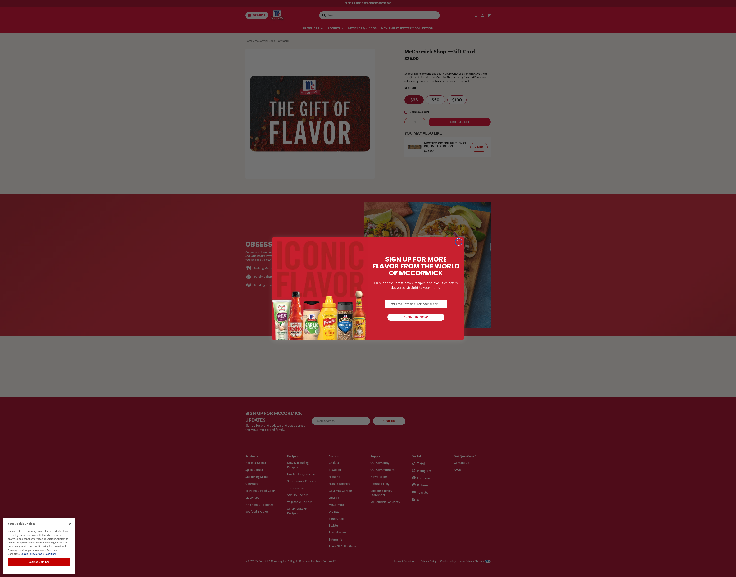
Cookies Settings (39, 562)
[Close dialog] (458, 242)
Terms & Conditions (45, 553)
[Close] (70, 524)
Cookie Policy (27, 553)
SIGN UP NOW (416, 317)
